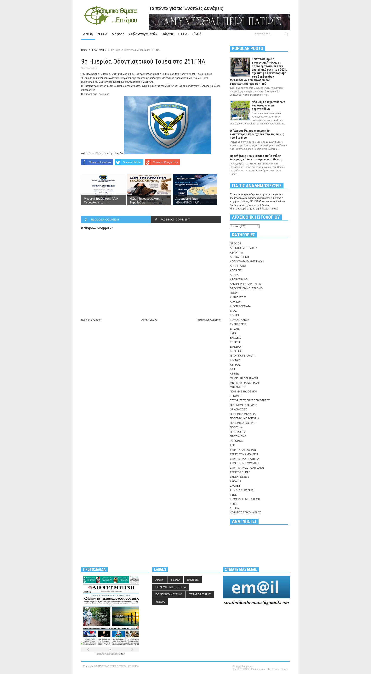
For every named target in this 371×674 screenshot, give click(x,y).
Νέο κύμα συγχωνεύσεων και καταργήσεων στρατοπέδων (268, 105)
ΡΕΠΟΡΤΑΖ (236, 440)
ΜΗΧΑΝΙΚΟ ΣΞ (238, 387)
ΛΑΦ (232, 369)
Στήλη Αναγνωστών (143, 34)
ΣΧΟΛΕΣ (235, 485)
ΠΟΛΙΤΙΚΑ (236, 427)
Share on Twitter (132, 162)
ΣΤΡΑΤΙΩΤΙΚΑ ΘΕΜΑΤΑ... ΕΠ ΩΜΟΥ (120, 666)
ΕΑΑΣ (233, 310)
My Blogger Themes (277, 669)
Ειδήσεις (168, 34)
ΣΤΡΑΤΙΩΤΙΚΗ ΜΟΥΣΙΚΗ (244, 463)
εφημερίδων (119, 654)
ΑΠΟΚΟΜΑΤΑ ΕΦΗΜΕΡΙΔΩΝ (247, 261)
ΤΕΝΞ (233, 494)
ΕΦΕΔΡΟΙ (236, 346)
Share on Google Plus (165, 162)
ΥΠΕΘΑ (102, 34)
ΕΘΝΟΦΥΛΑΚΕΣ (239, 319)
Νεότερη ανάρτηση (91, 319)
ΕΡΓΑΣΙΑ (235, 342)
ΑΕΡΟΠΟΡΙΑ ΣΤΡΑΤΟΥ (243, 248)
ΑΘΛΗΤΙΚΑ (236, 252)
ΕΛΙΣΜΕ (235, 328)
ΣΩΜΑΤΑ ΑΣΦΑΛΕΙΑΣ (242, 490)
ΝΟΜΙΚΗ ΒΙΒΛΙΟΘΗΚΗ (243, 391)
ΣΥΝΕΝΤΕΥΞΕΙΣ (239, 476)
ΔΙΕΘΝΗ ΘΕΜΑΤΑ (240, 306)
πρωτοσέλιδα (104, 654)
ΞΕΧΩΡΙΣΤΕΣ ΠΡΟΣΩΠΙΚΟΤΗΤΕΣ (250, 400)
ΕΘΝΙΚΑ (235, 315)
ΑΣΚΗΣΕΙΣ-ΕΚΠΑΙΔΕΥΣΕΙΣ (246, 284)
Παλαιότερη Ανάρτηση (209, 319)
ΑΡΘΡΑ (234, 275)
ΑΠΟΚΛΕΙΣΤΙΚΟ (239, 257)
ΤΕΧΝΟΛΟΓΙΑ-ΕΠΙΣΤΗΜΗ (245, 499)
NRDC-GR (235, 243)
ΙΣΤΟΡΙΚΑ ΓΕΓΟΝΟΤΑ (242, 355)
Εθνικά (196, 34)
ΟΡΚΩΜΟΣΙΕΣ (238, 409)
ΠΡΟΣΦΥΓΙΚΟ (238, 436)
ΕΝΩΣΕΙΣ (235, 337)
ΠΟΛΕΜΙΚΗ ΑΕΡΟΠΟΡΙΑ (244, 418)
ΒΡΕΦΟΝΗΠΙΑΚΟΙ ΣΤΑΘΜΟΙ (246, 288)
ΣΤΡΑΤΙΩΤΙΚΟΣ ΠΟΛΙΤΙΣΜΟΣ (247, 467)
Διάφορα (118, 34)
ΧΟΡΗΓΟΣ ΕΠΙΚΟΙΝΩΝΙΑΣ (245, 512)
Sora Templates (253, 669)
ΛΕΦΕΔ (234, 373)
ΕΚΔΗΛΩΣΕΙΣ (91, 68)
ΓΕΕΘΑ (182, 34)
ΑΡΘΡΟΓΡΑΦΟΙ (239, 279)
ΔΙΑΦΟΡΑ (235, 301)
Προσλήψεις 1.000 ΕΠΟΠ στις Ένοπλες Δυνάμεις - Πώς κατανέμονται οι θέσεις (256, 157)
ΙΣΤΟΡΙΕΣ (236, 351)
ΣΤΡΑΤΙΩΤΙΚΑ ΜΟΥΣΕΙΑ (244, 454)
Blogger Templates (243, 666)
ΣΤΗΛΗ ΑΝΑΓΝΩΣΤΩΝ (243, 449)
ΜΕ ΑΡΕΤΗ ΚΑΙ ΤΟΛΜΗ (244, 378)
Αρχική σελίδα (149, 319)
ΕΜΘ (233, 333)
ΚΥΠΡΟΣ (235, 364)
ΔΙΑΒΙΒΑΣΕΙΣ (238, 297)
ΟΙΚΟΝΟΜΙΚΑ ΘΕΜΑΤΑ (243, 405)
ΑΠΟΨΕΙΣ (236, 270)
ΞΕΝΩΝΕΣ (236, 396)
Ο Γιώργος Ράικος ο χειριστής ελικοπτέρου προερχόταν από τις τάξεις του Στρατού (257, 134)
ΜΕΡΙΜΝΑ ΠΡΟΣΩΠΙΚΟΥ (244, 382)
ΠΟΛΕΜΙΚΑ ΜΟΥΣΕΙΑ (243, 414)
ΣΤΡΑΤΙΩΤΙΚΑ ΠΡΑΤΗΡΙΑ (244, 458)
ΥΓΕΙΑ (233, 503)
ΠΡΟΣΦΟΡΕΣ (238, 432)
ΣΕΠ (232, 445)
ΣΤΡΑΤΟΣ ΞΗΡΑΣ (240, 472)
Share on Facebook (100, 162)
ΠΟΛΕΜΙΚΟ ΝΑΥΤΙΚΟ (242, 422)
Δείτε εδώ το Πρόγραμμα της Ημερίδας (102, 153)
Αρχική (88, 34)
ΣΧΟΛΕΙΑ (235, 481)
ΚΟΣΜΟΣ (235, 360)
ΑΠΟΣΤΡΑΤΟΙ (238, 266)
